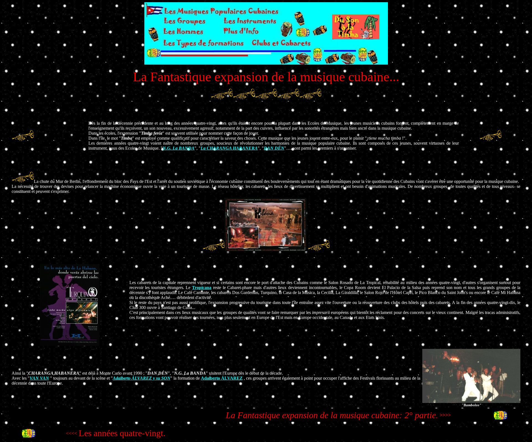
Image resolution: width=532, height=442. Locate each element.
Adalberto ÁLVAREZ (222, 378)
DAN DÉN (274, 148)
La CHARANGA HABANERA (229, 148)
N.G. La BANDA (179, 148)
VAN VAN (39, 378)
